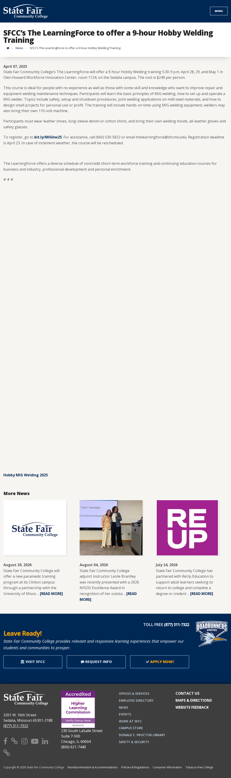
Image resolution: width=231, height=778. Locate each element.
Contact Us (187, 693)
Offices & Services (134, 693)
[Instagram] (24, 741)
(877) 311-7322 (15, 725)
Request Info (98, 661)
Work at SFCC (130, 721)
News (19, 48)
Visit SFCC (35, 661)
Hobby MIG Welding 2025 (25, 475)
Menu (219, 11)
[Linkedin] (45, 741)
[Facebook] (5, 741)
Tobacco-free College (199, 767)
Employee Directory (136, 700)
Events (125, 714)
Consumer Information (167, 767)
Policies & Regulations (135, 767)
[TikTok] (6, 752)
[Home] (8, 48)
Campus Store (131, 728)
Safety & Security (134, 742)
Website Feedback (192, 707)
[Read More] (51, 593)
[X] (14, 741)
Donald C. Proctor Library (142, 735)
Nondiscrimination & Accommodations (93, 767)
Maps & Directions (194, 700)
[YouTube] (34, 741)
